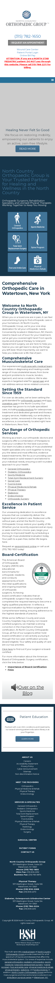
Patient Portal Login (27, 52)
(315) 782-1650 (27, 36)
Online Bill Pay (27, 55)
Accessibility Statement (27, 764)
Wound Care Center (27, 49)
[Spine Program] (37, 241)
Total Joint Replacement (27, 814)
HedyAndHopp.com (32, 945)
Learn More (27, 739)
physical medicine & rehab (41, 967)
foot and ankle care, (19, 967)
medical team (28, 952)
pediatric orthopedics (34, 962)
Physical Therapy (17, 489)
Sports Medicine (16, 475)
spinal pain (38, 381)
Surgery (27, 832)
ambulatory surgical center (19, 977)
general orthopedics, (14, 962)
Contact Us (27, 852)
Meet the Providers (27, 782)
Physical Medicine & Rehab (22, 487)
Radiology (13, 493)
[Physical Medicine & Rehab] (37, 262)
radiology (25, 970)
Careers (27, 761)
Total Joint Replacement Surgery (25, 478)
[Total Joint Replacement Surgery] (17, 241)
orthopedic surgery (31, 400)
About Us (27, 757)
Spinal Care (14, 481)
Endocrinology (15, 495)
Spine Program (27, 816)
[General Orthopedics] (17, 221)
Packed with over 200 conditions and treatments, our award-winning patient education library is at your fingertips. (27, 729)
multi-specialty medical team (36, 366)
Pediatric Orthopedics (19, 472)
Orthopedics (27, 786)
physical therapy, (12, 970)
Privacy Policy (27, 766)
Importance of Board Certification (27, 666)
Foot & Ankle (15, 484)
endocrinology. (41, 970)
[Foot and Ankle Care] (17, 262)
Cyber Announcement (27, 769)
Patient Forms (27, 848)
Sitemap (27, 771)
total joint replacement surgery (28, 965)
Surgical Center (27, 840)
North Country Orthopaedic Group (27, 972)
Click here (7, 649)
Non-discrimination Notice (27, 774)
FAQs (11, 669)
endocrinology (26, 409)
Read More (27, 148)
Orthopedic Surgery (18, 498)
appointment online (26, 546)
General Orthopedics (19, 469)
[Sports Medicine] (37, 221)
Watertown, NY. (41, 977)
